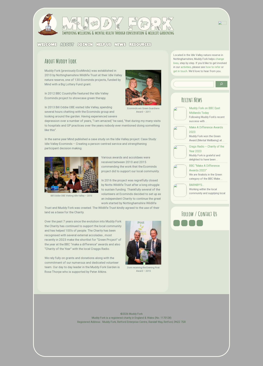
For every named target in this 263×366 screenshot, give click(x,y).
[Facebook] (176, 223)
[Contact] (200, 223)
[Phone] (192, 223)
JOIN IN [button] (83, 44)
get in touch (180, 71)
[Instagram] (184, 223)
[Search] (221, 84)
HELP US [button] (102, 44)
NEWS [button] (118, 44)
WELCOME (45, 44)
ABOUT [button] (65, 44)
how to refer (213, 67)
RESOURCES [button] (138, 44)
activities (186, 67)
